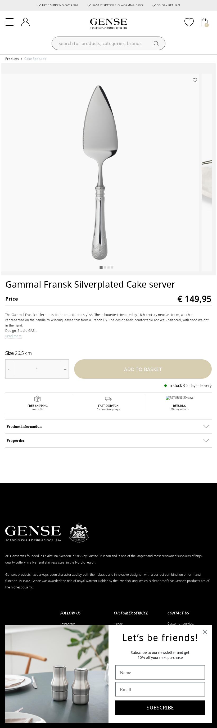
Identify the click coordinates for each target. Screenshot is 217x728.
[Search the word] (156, 43)
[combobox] (108, 43)
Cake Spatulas (35, 58)
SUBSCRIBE (160, 707)
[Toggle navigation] (9, 21)
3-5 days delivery (197, 385)
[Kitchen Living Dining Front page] (108, 24)
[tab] (101, 267)
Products (12, 58)
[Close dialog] (205, 631)
